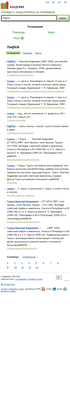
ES (59, 2)
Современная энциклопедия (20, 75)
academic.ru (12, 5)
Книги (51, 32)
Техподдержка (21, 279)
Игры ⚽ (19, 38)
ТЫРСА (11, 61)
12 (29, 267)
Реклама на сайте (35, 279)
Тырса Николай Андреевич (22, 201)
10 (15, 267)
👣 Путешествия (8, 284)
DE (53, 2)
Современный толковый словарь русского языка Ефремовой (35, 91)
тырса (10, 113)
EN (47, 2)
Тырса (10, 81)
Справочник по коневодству (20, 133)
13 (37, 267)
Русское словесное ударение (20, 195)
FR (65, 2)
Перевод (27, 53)
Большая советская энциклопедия (23, 159)
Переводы (18, 32)
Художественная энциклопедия (22, 248)
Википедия (12, 183)
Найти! (62, 18)
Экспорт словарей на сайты (12, 289)
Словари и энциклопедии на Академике (28, 12)
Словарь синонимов (16, 120)
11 (22, 267)
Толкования (35, 26)
